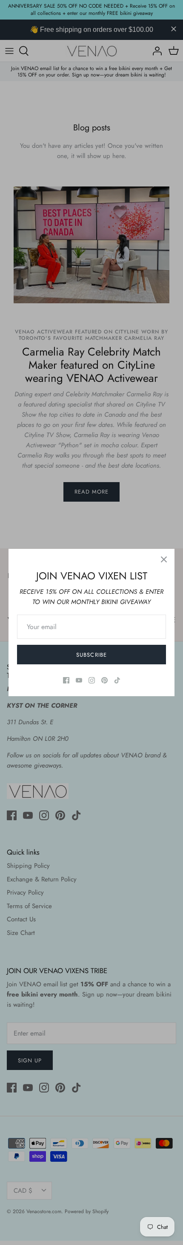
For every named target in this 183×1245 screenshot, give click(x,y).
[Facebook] (66, 680)
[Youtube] (79, 680)
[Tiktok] (117, 680)
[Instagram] (92, 680)
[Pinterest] (104, 680)
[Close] (163, 559)
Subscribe (91, 655)
